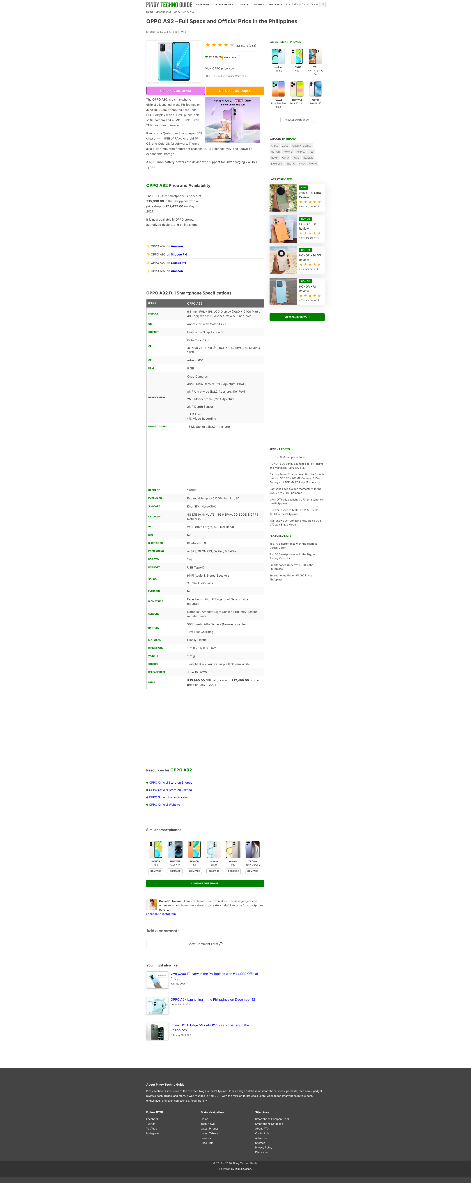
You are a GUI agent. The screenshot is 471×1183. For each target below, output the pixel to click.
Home (149, 11)
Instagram (169, 914)
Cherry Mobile (301, 145)
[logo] (169, 4)
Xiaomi (313, 163)
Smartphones (163, 11)
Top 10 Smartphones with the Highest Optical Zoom (293, 545)
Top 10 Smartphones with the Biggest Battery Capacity (293, 556)
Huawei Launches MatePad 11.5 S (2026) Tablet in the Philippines (295, 512)
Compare (155, 871)
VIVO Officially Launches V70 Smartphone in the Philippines (297, 501)
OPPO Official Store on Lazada (170, 790)
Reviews (259, 4)
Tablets (243, 4)
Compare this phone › (205, 883)
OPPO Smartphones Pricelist (169, 797)
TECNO (291, 163)
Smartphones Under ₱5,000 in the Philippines (291, 577)
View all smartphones (295, 120)
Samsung (277, 163)
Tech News (202, 4)
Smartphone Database (269, 1123)
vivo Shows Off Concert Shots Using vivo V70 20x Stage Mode (295, 522)
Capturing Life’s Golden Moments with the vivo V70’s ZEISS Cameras (295, 490)
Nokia (274, 157)
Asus (285, 145)
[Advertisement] (232, 216)
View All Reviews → (297, 317)
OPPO (176, 11)
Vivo (302, 163)
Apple (274, 145)
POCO (296, 157)
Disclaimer (261, 1152)
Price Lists (207, 1142)
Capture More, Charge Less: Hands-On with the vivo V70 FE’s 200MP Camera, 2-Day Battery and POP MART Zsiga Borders (297, 478)
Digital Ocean (243, 1168)
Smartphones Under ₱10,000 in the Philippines (291, 567)
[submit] (323, 4)
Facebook (152, 914)
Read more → (198, 1100)
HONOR (275, 151)
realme (308, 157)
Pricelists (275, 4)
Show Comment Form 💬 (205, 944)
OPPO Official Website (164, 804)
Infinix (300, 151)
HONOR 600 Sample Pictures (288, 457)
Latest (285, 41)
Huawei (288, 151)
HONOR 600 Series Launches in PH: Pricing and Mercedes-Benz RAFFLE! (296, 465)
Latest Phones (224, 4)
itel (311, 151)
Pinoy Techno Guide (170, 1084)
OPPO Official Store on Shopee (170, 782)
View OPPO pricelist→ (220, 68)
